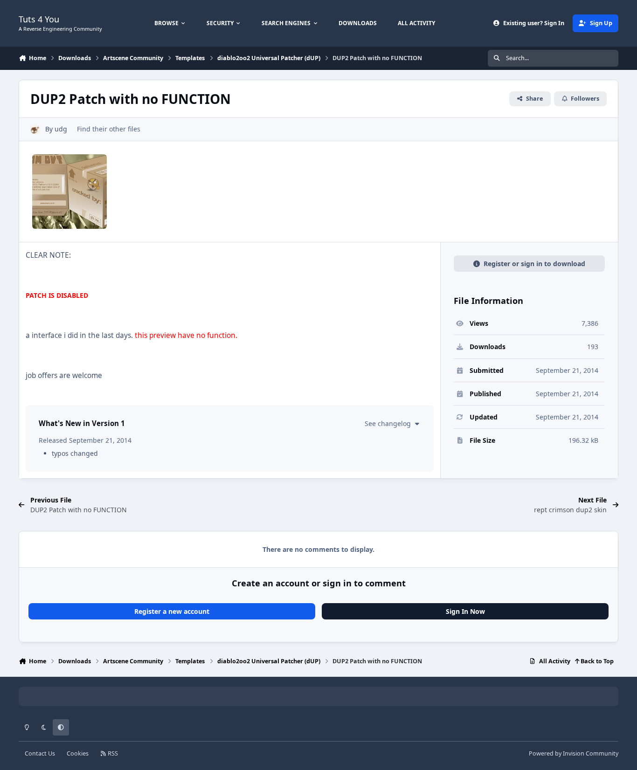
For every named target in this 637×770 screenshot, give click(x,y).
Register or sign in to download (534, 263)
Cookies (78, 753)
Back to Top (596, 661)
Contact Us (40, 753)
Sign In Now (465, 611)
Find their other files (108, 128)
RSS (112, 753)
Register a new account (171, 611)
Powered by (573, 753)
